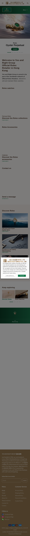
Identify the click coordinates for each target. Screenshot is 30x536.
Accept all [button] (22, 275)
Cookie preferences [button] (10, 275)
